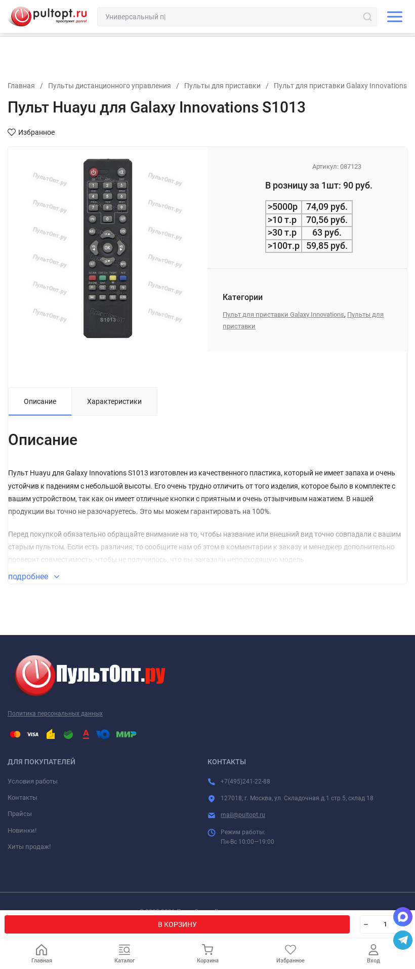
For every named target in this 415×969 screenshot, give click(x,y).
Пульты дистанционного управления (109, 85)
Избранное (36, 132)
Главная (21, 85)
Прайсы (20, 813)
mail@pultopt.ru (243, 814)
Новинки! (22, 830)
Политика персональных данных (55, 713)
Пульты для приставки (222, 85)
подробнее (29, 576)
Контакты (22, 797)
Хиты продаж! (29, 846)
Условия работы (33, 781)
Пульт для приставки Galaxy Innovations (340, 85)
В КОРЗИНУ (177, 924)
